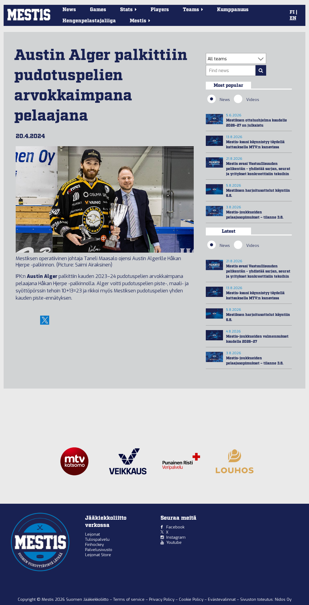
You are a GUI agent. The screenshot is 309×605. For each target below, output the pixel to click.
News (69, 10)
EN (293, 18)
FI (292, 12)
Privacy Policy (162, 599)
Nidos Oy (283, 599)
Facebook (175, 527)
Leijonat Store (98, 554)
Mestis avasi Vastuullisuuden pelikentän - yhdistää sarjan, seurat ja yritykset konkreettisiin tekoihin (258, 169)
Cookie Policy (192, 599)
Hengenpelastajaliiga (89, 21)
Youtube (174, 542)
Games (98, 10)
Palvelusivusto (98, 549)
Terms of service (129, 599)
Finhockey (94, 544)
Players (160, 10)
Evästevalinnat (222, 599)
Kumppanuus (233, 10)
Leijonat (92, 534)
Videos (252, 99)
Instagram (176, 537)
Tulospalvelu (97, 539)
